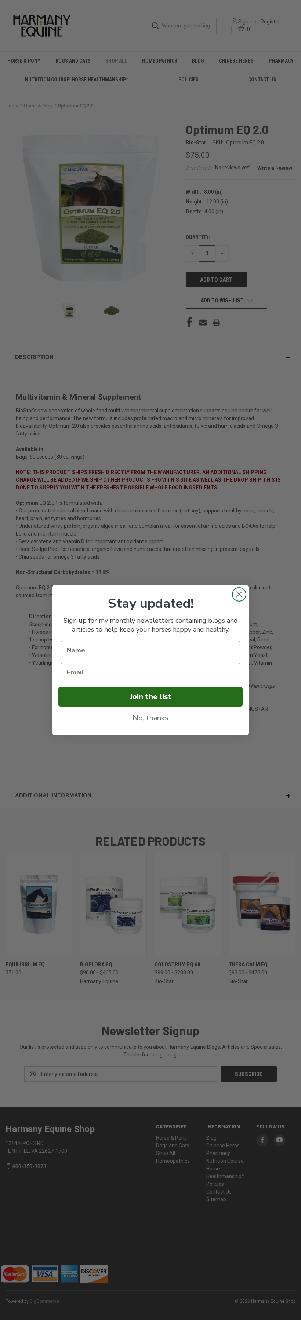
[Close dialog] (239, 594)
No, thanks (150, 718)
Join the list (150, 697)
